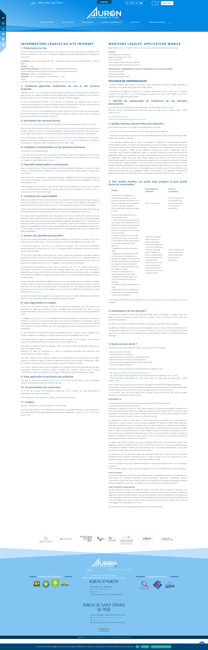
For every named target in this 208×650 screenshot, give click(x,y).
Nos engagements (125, 637)
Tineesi (30, 66)
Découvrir (87, 22)
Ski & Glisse (68, 22)
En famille (136, 22)
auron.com (46, 54)
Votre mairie (167, 3)
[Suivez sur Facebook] (127, 3)
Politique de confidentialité (110, 637)
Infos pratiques (157, 22)
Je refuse (145, 647)
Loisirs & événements (111, 22)
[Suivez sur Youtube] (141, 3)
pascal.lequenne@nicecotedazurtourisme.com (130, 119)
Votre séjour (47, 22)
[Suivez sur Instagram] (132, 3)
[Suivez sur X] (136, 3)
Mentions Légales (95, 637)
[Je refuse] (205, 647)
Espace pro (103, 629)
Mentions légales (71, 82)
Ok (137, 647)
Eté (156, 3)
